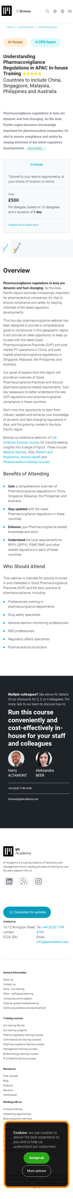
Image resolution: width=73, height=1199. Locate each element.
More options (36, 1171)
